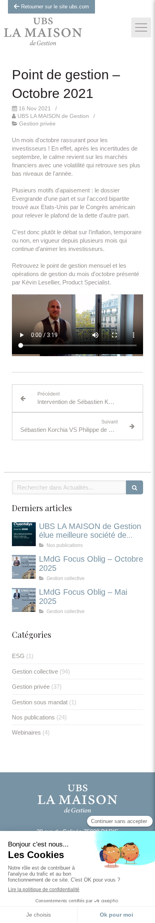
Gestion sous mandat (40, 702)
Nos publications (33, 717)
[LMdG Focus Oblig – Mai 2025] (24, 600)
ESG (18, 656)
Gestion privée (31, 686)
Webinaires (26, 732)
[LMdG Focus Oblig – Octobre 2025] (24, 567)
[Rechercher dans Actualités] (134, 487)
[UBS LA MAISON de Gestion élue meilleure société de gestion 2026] (24, 534)
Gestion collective (35, 671)
